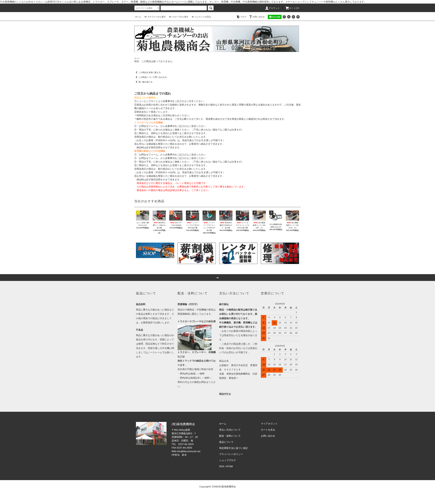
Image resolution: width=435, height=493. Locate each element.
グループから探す (180, 17)
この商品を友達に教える (149, 72)
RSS (221, 466)
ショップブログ (227, 460)
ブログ (243, 17)
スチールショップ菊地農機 (186, 462)
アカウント (274, 8)
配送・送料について (230, 435)
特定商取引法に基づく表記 (233, 448)
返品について (226, 442)
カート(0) (294, 8)
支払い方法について (230, 429)
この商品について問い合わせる (152, 77)
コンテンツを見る (203, 17)
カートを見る (268, 429)
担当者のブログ (195, 454)
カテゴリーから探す (156, 17)
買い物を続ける (145, 82)
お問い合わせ (259, 17)
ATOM (229, 466)
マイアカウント (269, 423)
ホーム (138, 17)
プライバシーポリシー (231, 454)
